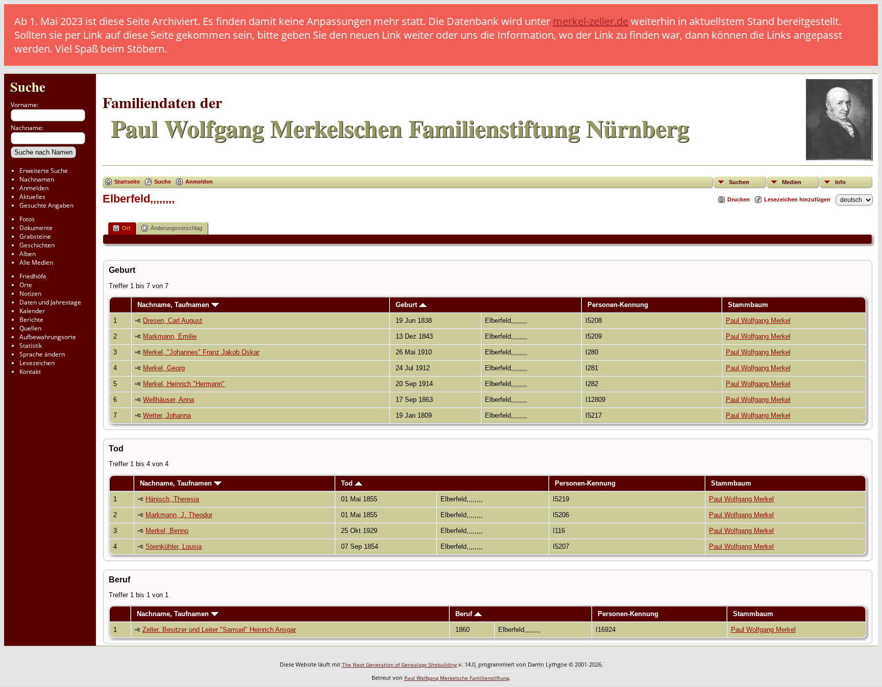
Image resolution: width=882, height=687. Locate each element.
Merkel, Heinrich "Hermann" (184, 384)
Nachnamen (36, 179)
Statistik (30, 345)
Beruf (464, 614)
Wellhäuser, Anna (168, 399)
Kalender (32, 311)
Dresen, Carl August (172, 320)
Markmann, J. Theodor (178, 515)
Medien (791, 182)
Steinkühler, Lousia (173, 546)
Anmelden (33, 188)
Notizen (30, 293)
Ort (126, 228)
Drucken (738, 199)
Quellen (30, 328)
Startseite (127, 182)
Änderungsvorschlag (176, 228)
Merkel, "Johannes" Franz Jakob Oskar (201, 352)
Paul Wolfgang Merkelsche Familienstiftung (456, 677)
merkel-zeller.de (590, 21)
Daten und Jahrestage (50, 302)
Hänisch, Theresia (172, 499)
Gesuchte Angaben (46, 205)
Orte (25, 285)
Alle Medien (36, 262)
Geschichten (37, 245)
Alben (27, 253)
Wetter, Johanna (167, 415)
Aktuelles (32, 196)
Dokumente (36, 227)
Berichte (31, 319)
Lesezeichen (37, 363)
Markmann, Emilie (170, 336)
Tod (348, 483)
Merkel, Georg (164, 368)
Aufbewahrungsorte (47, 337)
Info (840, 182)
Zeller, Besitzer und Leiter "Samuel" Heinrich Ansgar (219, 629)
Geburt (407, 305)
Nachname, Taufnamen (174, 305)
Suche (27, 86)
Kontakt (30, 371)
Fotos (27, 219)
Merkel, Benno (166, 531)
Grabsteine (35, 236)
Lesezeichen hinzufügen (797, 199)
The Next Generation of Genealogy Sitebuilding (399, 664)
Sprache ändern (42, 354)
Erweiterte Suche (43, 170)
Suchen (739, 182)
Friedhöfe (32, 276)
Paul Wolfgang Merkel (758, 320)
